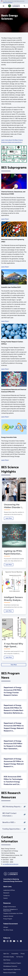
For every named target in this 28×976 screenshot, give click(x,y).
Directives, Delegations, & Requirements (10, 910)
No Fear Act (19, 956)
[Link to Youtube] (14, 941)
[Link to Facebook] (4, 941)
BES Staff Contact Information (9, 814)
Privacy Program (7, 918)
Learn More (4, 219)
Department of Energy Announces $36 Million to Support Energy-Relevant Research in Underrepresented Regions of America (14, 727)
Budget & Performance (9, 906)
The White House (8, 930)
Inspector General (8, 916)
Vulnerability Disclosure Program (12, 963)
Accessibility (14, 953)
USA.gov (5, 927)
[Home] (14, 7)
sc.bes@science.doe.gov (10, 864)
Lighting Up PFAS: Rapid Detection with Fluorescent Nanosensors (13, 552)
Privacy (23, 953)
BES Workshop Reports (11, 807)
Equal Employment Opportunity (11, 969)
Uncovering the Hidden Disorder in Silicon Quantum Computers (13, 506)
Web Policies (6, 960)
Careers (5, 898)
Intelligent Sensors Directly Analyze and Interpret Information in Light (14, 598)
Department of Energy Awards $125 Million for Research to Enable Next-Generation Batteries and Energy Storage (14, 709)
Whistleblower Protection (10, 966)
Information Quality (8, 956)
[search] (24, 6)
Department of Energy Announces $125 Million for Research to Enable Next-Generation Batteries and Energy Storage (13, 745)
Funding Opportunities (11, 829)
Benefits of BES (8, 822)
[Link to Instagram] (7, 941)
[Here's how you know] (14, 2)
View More (14, 664)
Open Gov (6, 953)
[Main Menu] (3, 6)
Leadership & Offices (9, 890)
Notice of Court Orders (9, 972)
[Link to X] (18, 941)
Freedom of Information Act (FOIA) (13, 913)
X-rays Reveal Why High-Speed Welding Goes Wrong (13, 645)
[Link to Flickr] (21, 941)
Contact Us (6, 895)
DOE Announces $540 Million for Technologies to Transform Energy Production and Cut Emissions (13, 781)
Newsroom (6, 893)
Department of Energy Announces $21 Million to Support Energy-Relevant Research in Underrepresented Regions (14, 763)
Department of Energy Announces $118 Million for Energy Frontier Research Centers (13, 691)
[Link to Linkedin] (11, 941)
